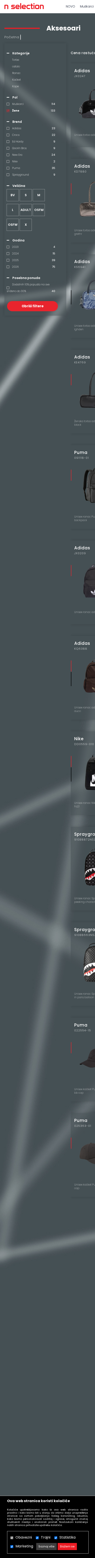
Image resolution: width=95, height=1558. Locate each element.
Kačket (16, 80)
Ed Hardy (17, 141)
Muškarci (18, 104)
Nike (14, 161)
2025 (15, 260)
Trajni (45, 1537)
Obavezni (23, 1537)
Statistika (67, 1537)
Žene (15, 110)
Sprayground (20, 174)
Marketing (24, 1546)
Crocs (15, 135)
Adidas (16, 128)
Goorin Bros (19, 148)
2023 (15, 247)
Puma (16, 168)
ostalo (16, 66)
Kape (15, 86)
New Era (17, 155)
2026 (15, 267)
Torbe (15, 60)
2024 (15, 253)
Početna (11, 37)
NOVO (70, 6)
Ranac (16, 73)
